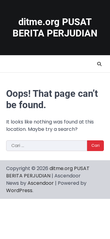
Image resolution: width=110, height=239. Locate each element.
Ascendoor (41, 183)
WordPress (19, 190)
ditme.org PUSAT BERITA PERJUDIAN (55, 27)
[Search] (99, 64)
